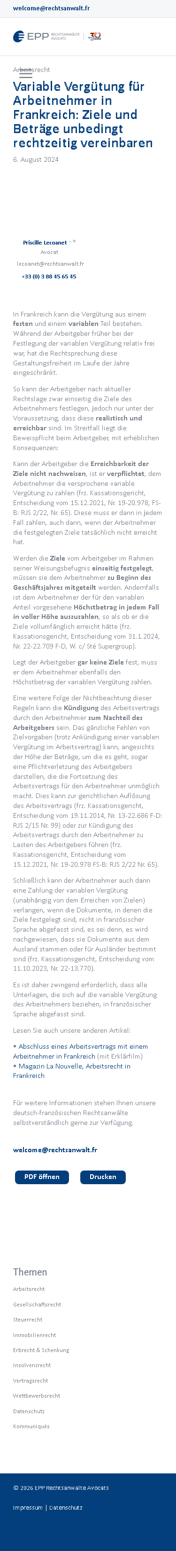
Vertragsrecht (30, 1380)
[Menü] (25, 74)
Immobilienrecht (34, 1335)
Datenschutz (29, 1411)
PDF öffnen (42, 1176)
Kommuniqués (31, 1426)
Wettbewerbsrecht (36, 1396)
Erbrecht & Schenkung (41, 1350)
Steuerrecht (27, 1319)
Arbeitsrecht (29, 1289)
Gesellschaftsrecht (37, 1304)
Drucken (103, 1176)
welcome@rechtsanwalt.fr (51, 8)
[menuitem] (24, 74)
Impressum (28, 1507)
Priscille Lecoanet (49, 242)
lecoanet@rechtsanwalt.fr (50, 264)
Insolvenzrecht (32, 1365)
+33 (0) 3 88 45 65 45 (49, 276)
